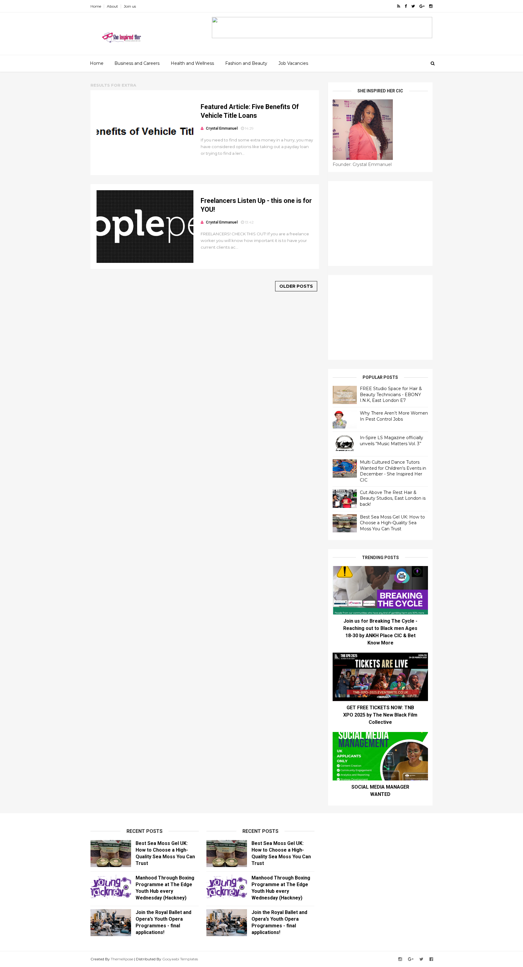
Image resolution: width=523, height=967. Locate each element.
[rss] (398, 6)
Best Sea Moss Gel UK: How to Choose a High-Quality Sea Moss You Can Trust (392, 523)
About (112, 6)
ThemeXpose (122, 959)
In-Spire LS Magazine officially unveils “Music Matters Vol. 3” (391, 440)
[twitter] (413, 6)
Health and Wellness (192, 63)
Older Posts (296, 286)
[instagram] (431, 6)
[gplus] (422, 6)
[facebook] (406, 6)
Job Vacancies (293, 63)
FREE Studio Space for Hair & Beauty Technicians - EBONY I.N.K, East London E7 (391, 394)
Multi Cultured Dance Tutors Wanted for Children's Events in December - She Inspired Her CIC (393, 471)
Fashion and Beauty (246, 63)
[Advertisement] (380, 223)
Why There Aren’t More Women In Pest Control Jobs (394, 416)
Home (95, 6)
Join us (130, 6)
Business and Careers (137, 63)
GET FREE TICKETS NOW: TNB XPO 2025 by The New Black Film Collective (380, 715)
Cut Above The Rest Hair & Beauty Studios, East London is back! (393, 498)
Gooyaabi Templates (180, 959)
